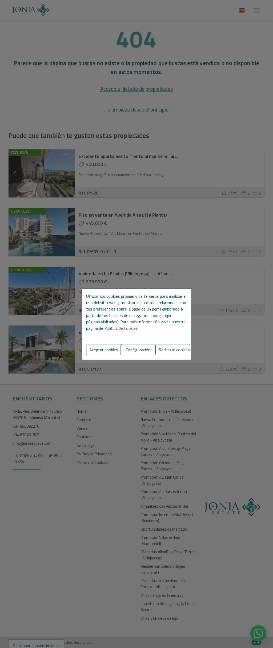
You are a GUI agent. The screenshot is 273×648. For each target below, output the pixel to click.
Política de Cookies (121, 328)
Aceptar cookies (103, 350)
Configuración (138, 350)
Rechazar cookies (174, 350)
